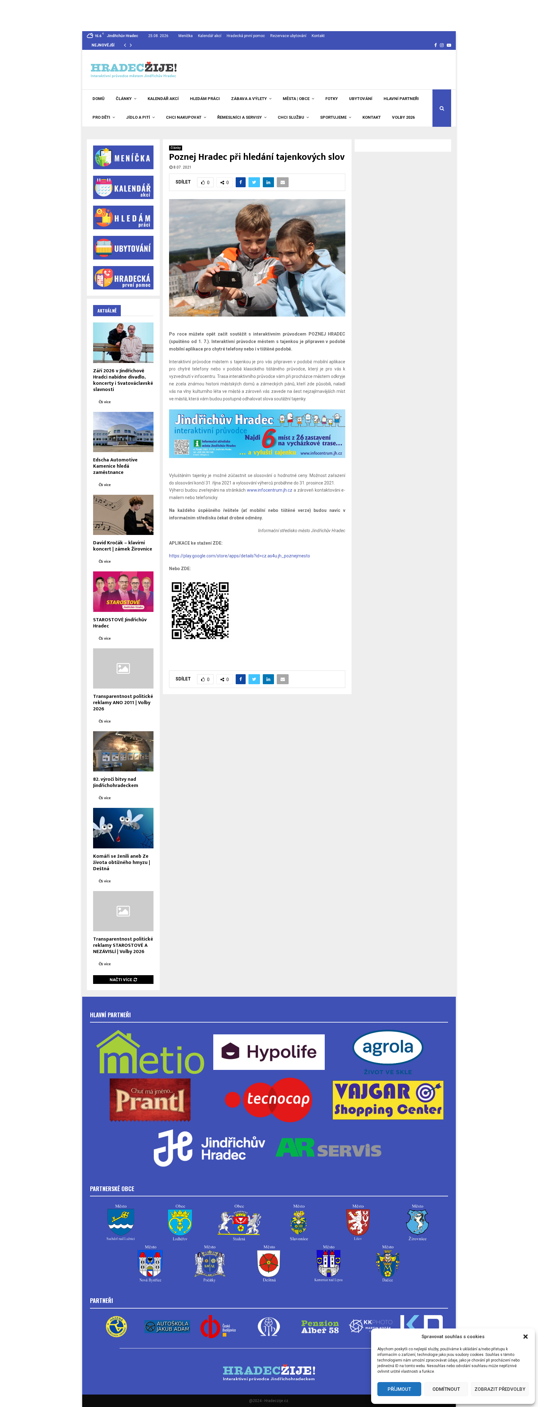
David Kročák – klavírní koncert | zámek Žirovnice (122, 546)
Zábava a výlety (249, 98)
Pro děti (101, 117)
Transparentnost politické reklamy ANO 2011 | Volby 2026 (123, 702)
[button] (525, 1336)
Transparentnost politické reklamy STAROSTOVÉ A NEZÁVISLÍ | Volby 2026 (123, 945)
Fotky (331, 98)
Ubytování (360, 98)
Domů (98, 98)
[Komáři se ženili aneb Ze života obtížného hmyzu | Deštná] (123, 828)
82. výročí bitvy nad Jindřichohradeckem (115, 782)
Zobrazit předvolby (499, 1389)
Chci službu (291, 117)
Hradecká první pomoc (246, 36)
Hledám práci (205, 98)
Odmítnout (446, 1389)
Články (124, 98)
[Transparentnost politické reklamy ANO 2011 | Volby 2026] (123, 668)
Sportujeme (333, 117)
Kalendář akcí (209, 36)
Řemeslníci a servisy (239, 117)
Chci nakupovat (183, 117)
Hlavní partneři (401, 98)
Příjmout (399, 1389)
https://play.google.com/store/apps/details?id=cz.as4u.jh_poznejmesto (239, 555)
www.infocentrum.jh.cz (269, 490)
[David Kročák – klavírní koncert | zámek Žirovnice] (123, 515)
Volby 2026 (403, 117)
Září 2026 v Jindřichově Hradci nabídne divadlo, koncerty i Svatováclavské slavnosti (123, 380)
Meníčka (185, 36)
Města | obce (296, 98)
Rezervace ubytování (288, 36)
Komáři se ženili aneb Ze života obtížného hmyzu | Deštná (121, 862)
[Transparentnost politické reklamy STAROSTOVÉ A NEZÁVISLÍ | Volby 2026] (123, 911)
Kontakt (318, 36)
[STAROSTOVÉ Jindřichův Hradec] (123, 591)
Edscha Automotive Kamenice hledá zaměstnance (115, 466)
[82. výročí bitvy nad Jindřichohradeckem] (123, 751)
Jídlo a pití (138, 117)
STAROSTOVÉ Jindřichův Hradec (120, 623)
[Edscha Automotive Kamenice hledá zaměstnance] (123, 432)
